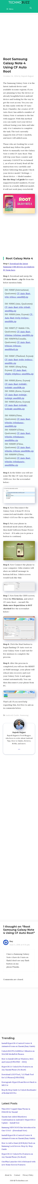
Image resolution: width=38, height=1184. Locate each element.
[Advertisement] (19, 37)
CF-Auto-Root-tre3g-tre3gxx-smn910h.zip (19, 318)
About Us (8, 1175)
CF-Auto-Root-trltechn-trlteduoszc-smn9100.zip (18, 422)
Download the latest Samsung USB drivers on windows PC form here (18, 266)
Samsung (24, 715)
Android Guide (12, 715)
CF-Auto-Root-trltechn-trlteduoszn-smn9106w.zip (18, 437)
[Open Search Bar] (30, 8)
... (19, 748)
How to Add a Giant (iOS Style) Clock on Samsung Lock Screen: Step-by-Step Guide (18, 1146)
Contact (17, 1175)
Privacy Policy (28, 1175)
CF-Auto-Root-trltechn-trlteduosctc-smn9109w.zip (18, 461)
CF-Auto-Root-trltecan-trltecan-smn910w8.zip (18, 346)
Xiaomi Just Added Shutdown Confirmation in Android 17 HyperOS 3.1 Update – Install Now (18, 1120)
